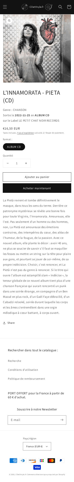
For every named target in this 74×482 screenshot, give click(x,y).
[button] (5, 7)
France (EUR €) (34, 446)
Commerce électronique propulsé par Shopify (46, 474)
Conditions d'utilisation (23, 370)
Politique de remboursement (26, 378)
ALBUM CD (14, 147)
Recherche (14, 361)
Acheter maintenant (37, 188)
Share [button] (11, 323)
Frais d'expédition (25, 133)
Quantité (8, 155)
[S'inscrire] (61, 420)
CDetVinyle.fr (21, 474)
